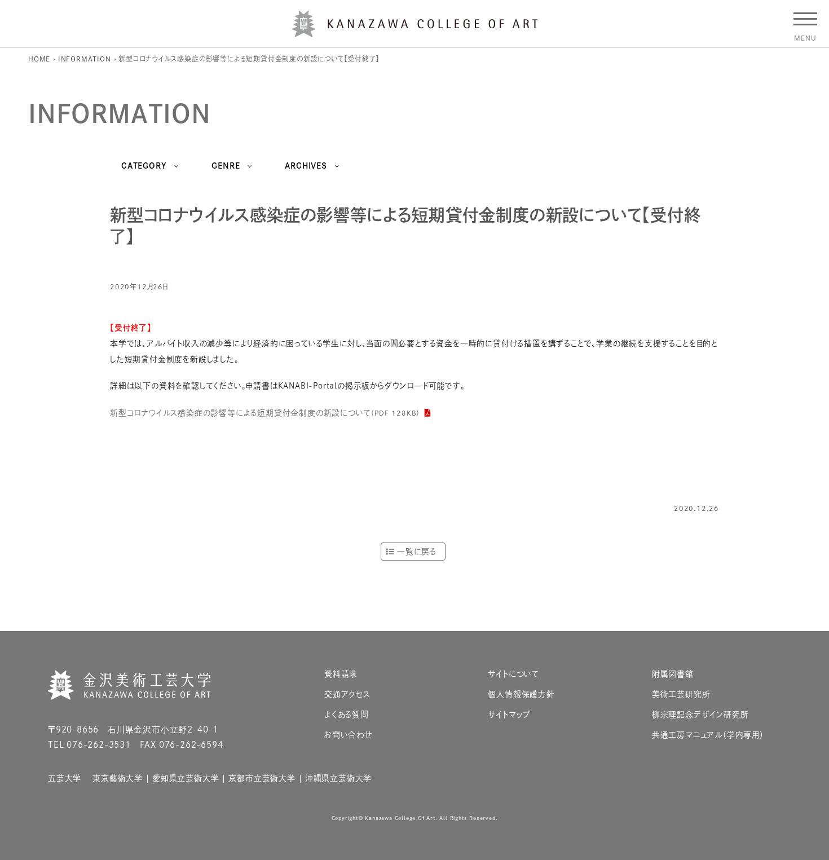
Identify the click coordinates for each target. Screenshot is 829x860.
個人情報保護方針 (521, 694)
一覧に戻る (416, 551)
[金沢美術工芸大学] (414, 32)
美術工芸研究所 (681, 694)
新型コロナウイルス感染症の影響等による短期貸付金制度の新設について (265, 413)
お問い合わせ (348, 735)
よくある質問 (346, 714)
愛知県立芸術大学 (185, 778)
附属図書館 (673, 674)
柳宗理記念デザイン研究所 (700, 714)
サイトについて (513, 674)
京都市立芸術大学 (261, 778)
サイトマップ (509, 714)
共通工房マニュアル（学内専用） (708, 735)
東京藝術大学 (117, 778)
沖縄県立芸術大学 (338, 778)
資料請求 (341, 674)
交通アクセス (347, 694)
